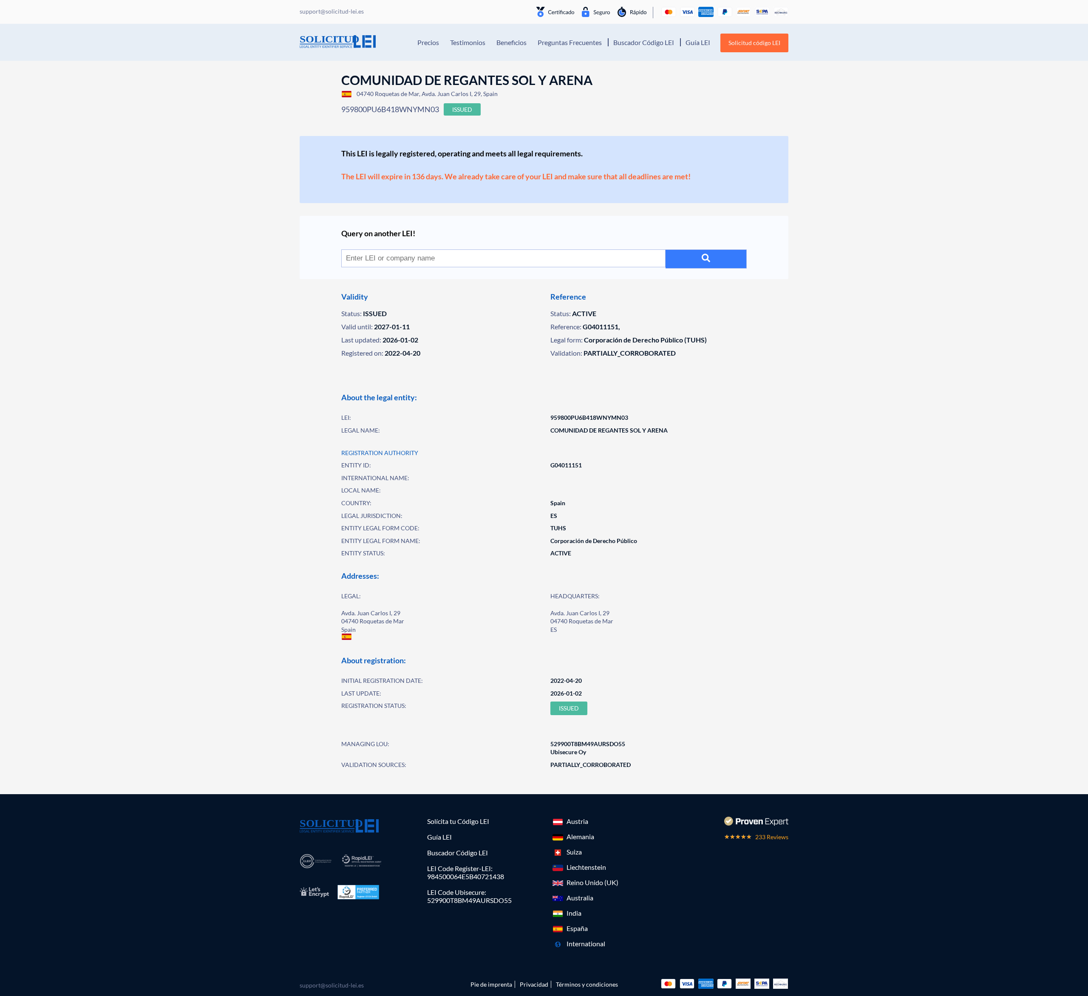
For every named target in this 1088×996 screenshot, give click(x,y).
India (574, 913)
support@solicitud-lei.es (332, 985)
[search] (706, 259)
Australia (580, 898)
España (577, 928)
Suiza (574, 852)
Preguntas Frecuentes (570, 42)
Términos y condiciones (587, 984)
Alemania (580, 836)
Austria (577, 821)
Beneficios (511, 42)
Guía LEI (698, 42)
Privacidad (534, 984)
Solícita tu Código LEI (458, 821)
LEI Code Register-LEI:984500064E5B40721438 (465, 872)
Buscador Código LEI (643, 42)
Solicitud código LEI (754, 42)
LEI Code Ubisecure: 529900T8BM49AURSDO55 (469, 896)
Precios (428, 42)
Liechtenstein (586, 867)
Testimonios (467, 42)
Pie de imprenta (491, 984)
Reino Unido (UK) (592, 882)
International (586, 943)
